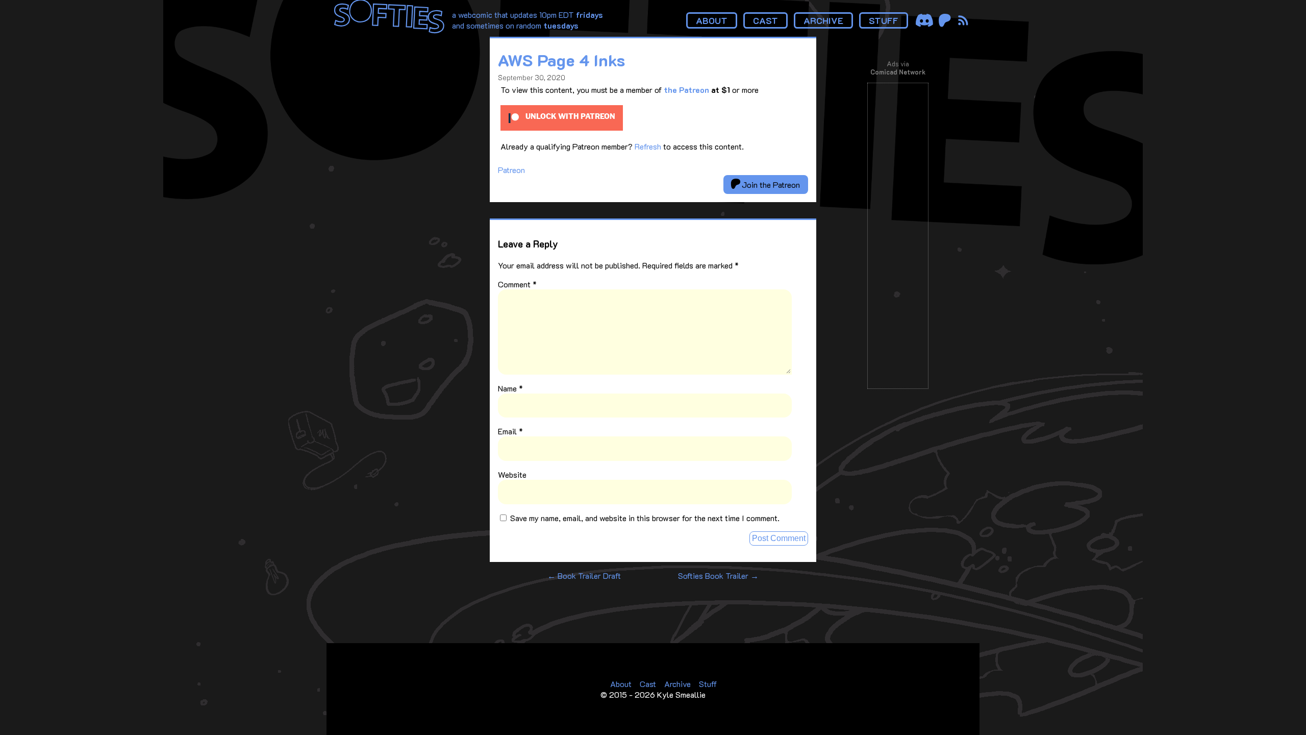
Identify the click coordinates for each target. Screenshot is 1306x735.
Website (512, 474)
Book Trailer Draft (584, 575)
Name (510, 388)
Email (510, 431)
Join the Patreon (770, 184)
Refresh (648, 146)
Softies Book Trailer (718, 575)
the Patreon (686, 89)
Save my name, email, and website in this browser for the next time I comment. (645, 517)
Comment (517, 284)
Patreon (511, 169)
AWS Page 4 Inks (561, 59)
